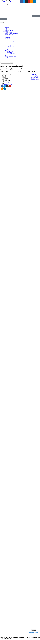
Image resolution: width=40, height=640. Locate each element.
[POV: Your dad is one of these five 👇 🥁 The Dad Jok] (30, 534)
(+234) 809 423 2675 (5, 82)
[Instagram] (26, 1)
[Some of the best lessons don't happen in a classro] (30, 382)
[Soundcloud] (31, 1)
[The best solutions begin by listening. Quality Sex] (30, 457)
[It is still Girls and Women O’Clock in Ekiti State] (36, 390)
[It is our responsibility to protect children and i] (36, 581)
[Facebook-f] (21, 1)
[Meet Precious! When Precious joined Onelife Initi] (30, 260)
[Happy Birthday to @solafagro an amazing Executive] (36, 432)
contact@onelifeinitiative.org (7, 84)
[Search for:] (5, 62)
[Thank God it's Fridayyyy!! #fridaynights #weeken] (36, 224)
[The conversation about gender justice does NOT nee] (36, 196)
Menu (2, 22)
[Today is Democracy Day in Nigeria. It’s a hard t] (30, 601)
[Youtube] (29, 1)
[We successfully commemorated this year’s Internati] (36, 126)
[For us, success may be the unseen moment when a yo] (36, 328)
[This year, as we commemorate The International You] (30, 187)
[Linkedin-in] (34, 1)
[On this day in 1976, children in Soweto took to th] (36, 530)
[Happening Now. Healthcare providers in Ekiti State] (30, 330)
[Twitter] (24, 1)
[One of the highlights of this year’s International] (30, 117)
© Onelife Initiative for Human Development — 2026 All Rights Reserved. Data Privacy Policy (20, 637)
